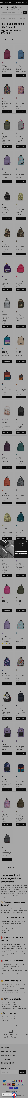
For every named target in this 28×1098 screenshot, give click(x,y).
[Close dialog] (26, 541)
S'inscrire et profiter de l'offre (21, 553)
